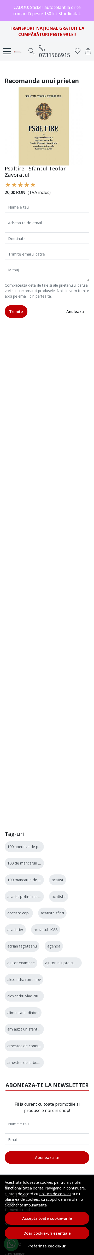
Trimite (16, 311)
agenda (53, 946)
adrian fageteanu (22, 946)
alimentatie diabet (23, 1012)
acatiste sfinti (52, 912)
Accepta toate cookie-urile (47, 1218)
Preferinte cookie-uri (47, 1246)
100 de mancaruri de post (29, 863)
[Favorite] (77, 51)
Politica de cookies (55, 1193)
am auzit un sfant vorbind (29, 1029)
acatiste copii (18, 912)
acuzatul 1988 (45, 929)
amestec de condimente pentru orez (38, 1045)
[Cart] (88, 51)
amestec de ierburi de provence (34, 1062)
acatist (57, 879)
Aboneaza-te (47, 1157)
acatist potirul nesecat (26, 896)
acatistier (15, 929)
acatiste (59, 896)
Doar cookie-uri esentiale (47, 1233)
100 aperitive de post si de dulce (35, 846)
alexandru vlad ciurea (25, 995)
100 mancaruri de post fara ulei (34, 879)
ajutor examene (21, 962)
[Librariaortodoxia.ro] (19, 51)
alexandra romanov (24, 979)
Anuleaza (75, 311)
